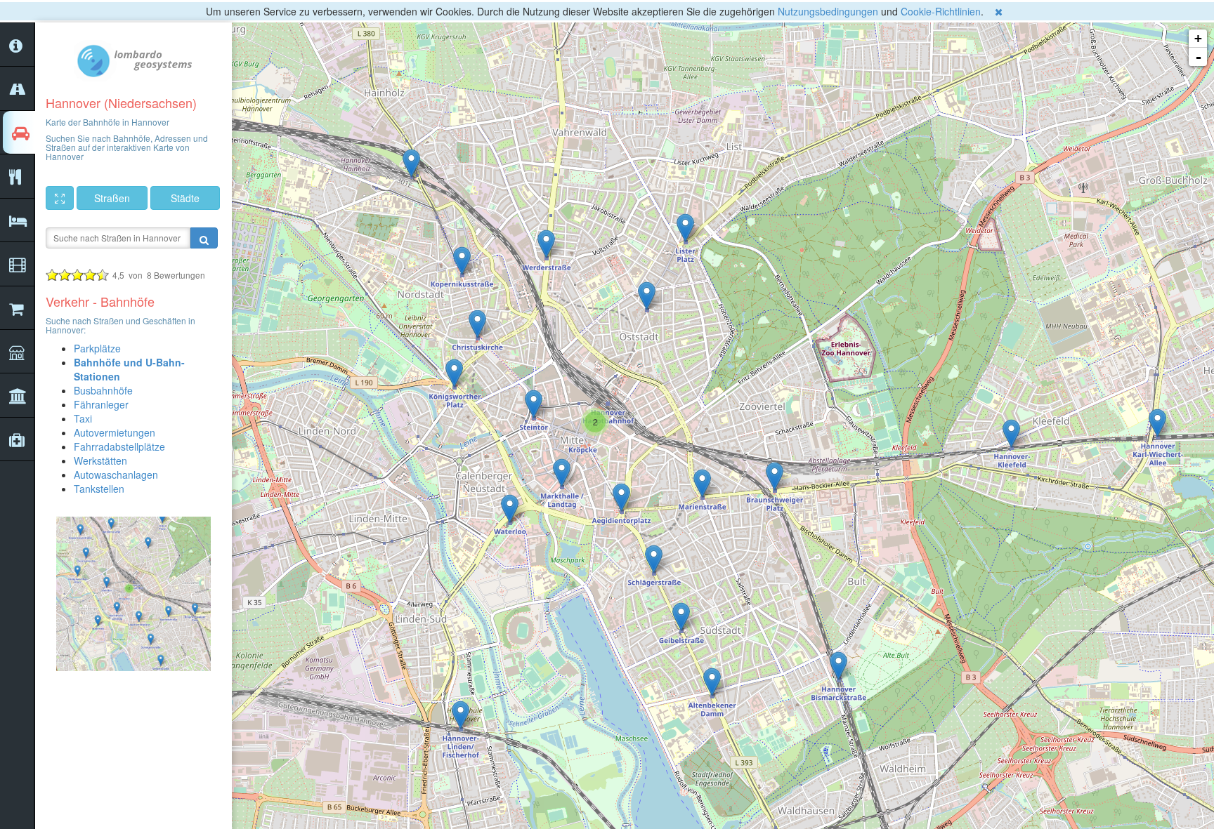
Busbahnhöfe (103, 390)
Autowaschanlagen (116, 474)
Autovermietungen (114, 432)
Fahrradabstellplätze (119, 446)
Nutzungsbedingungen (828, 11)
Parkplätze (97, 348)
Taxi (83, 418)
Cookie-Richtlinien (941, 11)
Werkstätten (100, 460)
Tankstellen (99, 489)
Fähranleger (101, 404)
